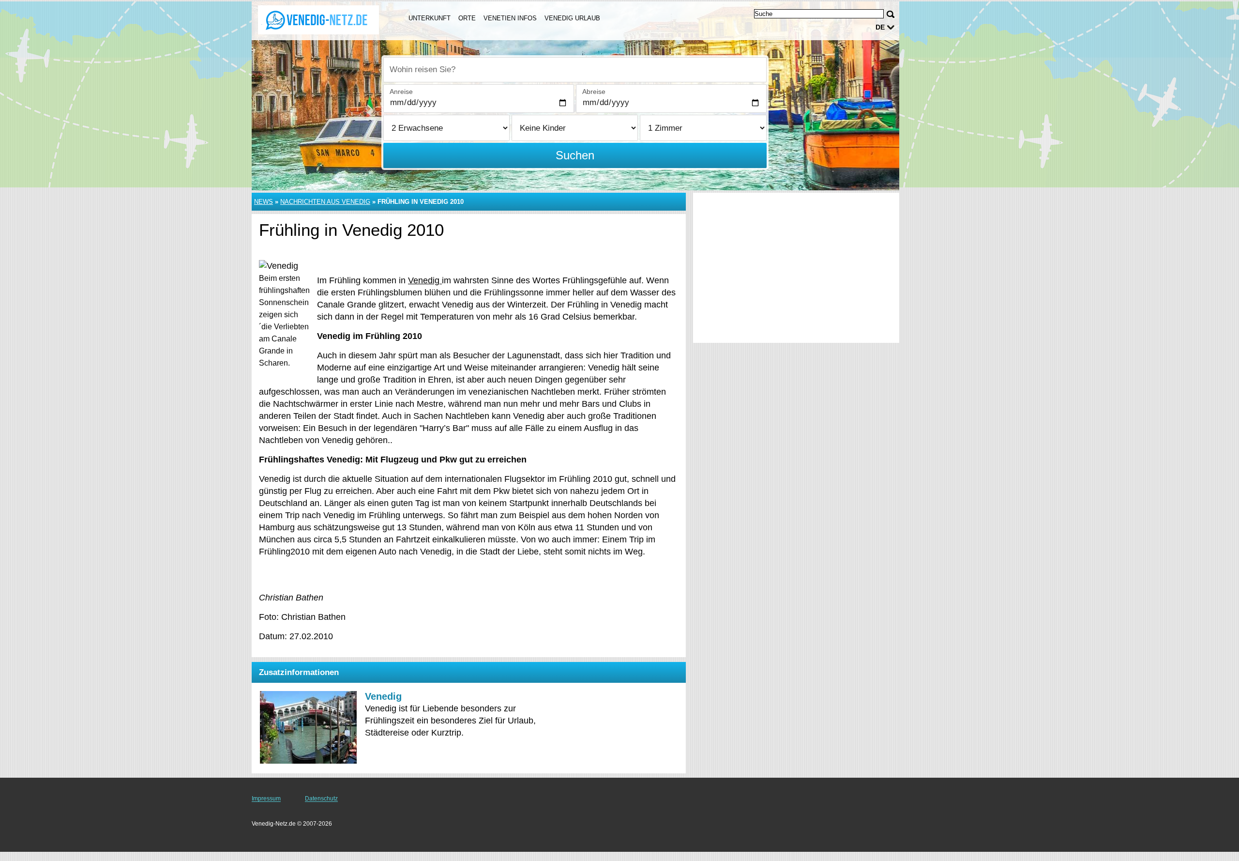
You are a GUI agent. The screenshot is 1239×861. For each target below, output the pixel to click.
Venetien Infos (510, 18)
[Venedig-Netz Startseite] (318, 19)
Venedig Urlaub (572, 18)
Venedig (425, 280)
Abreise (593, 91)
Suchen (575, 155)
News (263, 201)
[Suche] (890, 14)
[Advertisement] (796, 268)
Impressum (266, 798)
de (880, 27)
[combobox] (575, 70)
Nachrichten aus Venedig (325, 201)
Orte (467, 18)
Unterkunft (429, 18)
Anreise (401, 91)
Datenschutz (321, 798)
